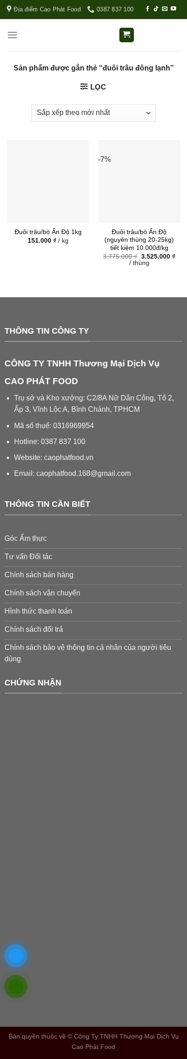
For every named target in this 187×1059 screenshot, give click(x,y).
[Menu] (12, 35)
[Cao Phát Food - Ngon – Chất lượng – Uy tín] (93, 35)
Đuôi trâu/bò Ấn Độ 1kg (48, 232)
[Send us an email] (164, 9)
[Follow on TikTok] (156, 9)
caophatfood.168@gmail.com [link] (83, 473)
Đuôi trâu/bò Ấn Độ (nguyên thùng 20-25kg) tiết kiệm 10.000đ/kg (139, 240)
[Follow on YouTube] (173, 9)
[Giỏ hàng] (126, 35)
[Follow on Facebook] (147, 9)
